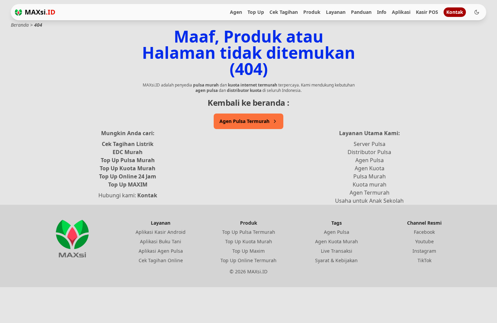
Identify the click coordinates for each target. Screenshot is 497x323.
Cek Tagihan (283, 12)
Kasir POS (427, 12)
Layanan (336, 12)
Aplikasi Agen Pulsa (161, 251)
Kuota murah (369, 184)
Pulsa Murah (369, 176)
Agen (236, 12)
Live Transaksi (336, 251)
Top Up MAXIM (127, 184)
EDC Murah (128, 152)
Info (381, 12)
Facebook (424, 232)
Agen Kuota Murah (336, 241)
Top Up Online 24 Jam (127, 176)
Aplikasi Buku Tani (160, 241)
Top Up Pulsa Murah (128, 160)
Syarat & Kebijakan (336, 260)
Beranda (20, 25)
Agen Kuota (369, 168)
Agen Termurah (369, 192)
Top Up (255, 12)
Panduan (361, 12)
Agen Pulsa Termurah (244, 121)
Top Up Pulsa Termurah (248, 232)
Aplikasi (401, 12)
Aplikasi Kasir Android (161, 232)
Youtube (424, 241)
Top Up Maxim (248, 251)
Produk (312, 12)
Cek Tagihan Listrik (127, 144)
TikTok (424, 260)
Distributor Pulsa (369, 152)
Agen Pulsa (369, 160)
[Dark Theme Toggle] (476, 12)
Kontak (454, 12)
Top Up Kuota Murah (128, 168)
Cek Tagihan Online (161, 260)
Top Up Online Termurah (248, 260)
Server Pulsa (369, 144)
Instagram (424, 251)
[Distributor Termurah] (18, 12)
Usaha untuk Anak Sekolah (369, 200)
